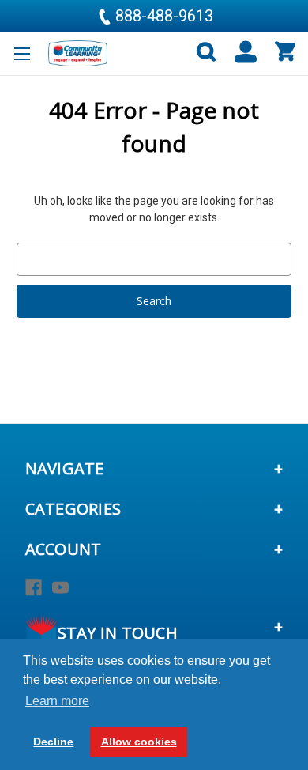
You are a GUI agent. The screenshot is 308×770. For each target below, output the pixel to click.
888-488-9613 (162, 15)
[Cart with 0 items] (284, 52)
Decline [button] (53, 741)
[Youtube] (60, 587)
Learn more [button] (57, 701)
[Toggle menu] (21, 53)
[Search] (199, 52)
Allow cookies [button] (139, 741)
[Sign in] (238, 52)
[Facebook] (33, 587)
